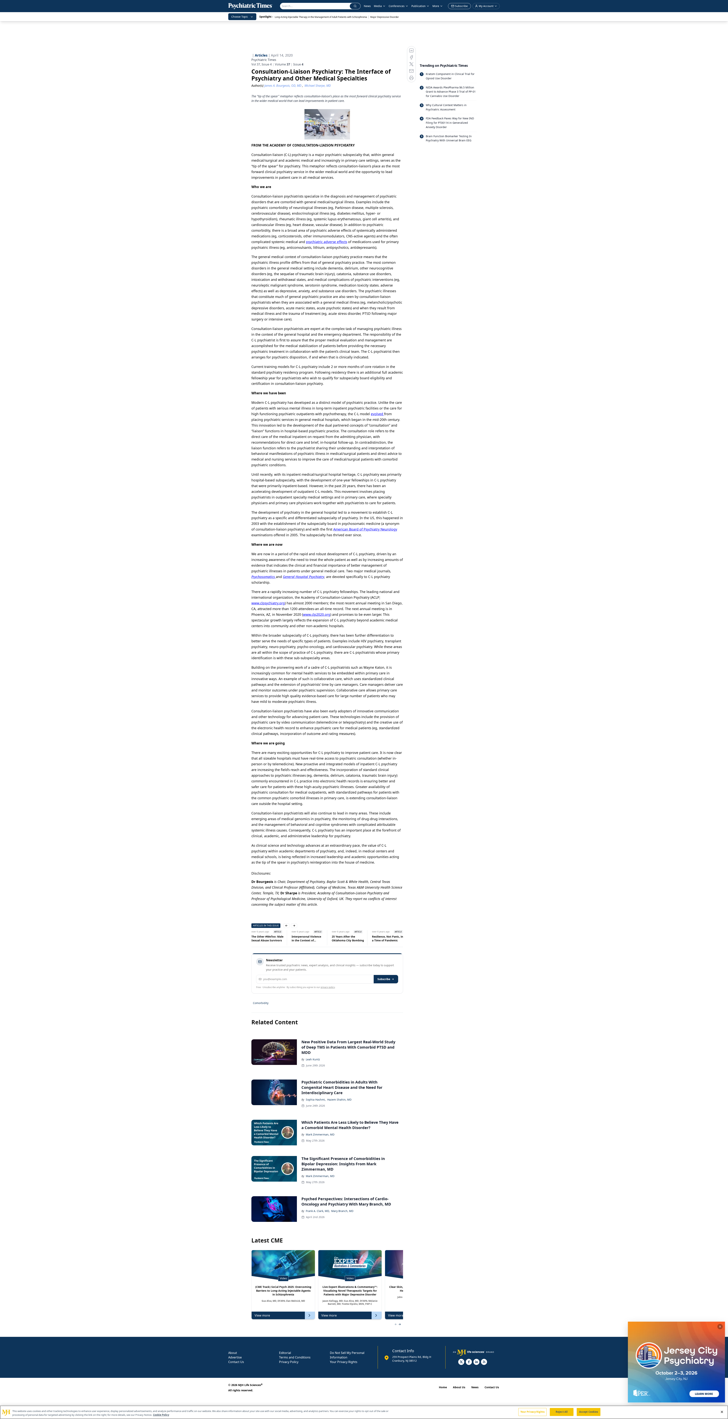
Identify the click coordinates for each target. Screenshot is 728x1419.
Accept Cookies (588, 1411)
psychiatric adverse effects (326, 241)
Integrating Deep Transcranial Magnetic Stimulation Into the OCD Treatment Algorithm (386, 938)
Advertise (235, 1357)
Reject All (562, 1411)
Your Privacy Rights (343, 1362)
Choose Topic (239, 16)
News (367, 6)
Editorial (285, 1353)
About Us (459, 1387)
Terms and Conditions (295, 1357)
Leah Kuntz (313, 1059)
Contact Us (236, 1362)
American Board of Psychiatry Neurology (365, 529)
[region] (364, 1412)
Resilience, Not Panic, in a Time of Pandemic (347, 938)
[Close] (722, 1412)
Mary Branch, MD (342, 1211)
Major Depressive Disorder (384, 17)
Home (443, 1387)
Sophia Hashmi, (316, 1099)
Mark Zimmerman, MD (320, 1134)
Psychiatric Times (263, 60)
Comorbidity (260, 1003)
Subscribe (383, 979)
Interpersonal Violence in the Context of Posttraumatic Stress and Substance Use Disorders (266, 938)
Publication (418, 6)
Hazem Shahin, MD (339, 1099)
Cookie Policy (161, 1415)
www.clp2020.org (316, 614)
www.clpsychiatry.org (268, 603)
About (232, 1353)
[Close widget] (720, 1326)
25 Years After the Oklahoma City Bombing (308, 938)
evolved (377, 414)
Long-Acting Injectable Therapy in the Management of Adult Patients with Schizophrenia (321, 17)
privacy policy (328, 987)
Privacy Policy (288, 1362)
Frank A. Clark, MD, (318, 1211)
